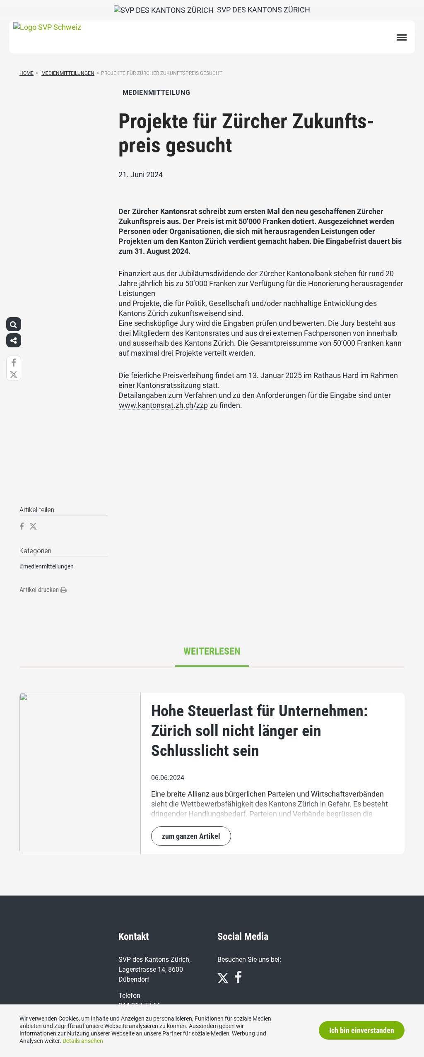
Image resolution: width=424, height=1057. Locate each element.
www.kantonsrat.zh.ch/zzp (163, 405)
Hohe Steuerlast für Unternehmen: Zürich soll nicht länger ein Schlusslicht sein (259, 731)
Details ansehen (83, 1041)
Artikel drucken (39, 590)
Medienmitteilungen (67, 73)
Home (26, 73)
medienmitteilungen (48, 566)
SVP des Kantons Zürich (262, 9)
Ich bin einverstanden (361, 1030)
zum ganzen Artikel (191, 836)
